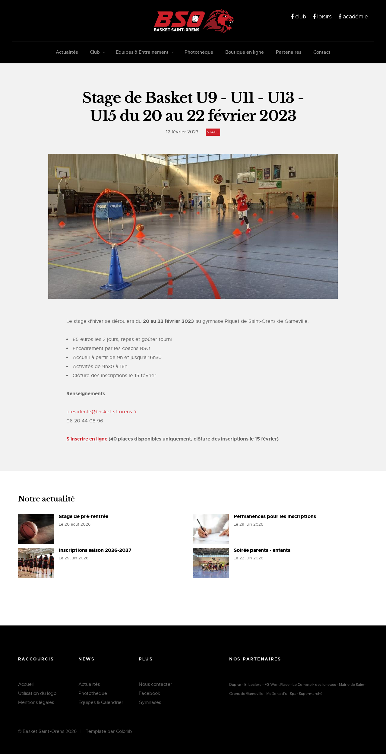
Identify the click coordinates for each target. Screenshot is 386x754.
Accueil (25, 684)
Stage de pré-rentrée (83, 516)
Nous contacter (155, 684)
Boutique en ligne (244, 52)
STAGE (213, 132)
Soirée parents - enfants (262, 550)
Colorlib (124, 731)
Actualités (67, 52)
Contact (322, 52)
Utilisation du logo (37, 693)
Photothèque (199, 52)
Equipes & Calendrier (100, 702)
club (300, 16)
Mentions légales (36, 702)
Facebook (149, 693)
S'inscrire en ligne (86, 439)
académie (354, 16)
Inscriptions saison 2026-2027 (95, 550)
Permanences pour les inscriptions (275, 516)
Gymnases (150, 702)
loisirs (324, 16)
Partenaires (288, 52)
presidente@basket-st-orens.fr (101, 412)
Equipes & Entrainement (142, 52)
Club (95, 52)
